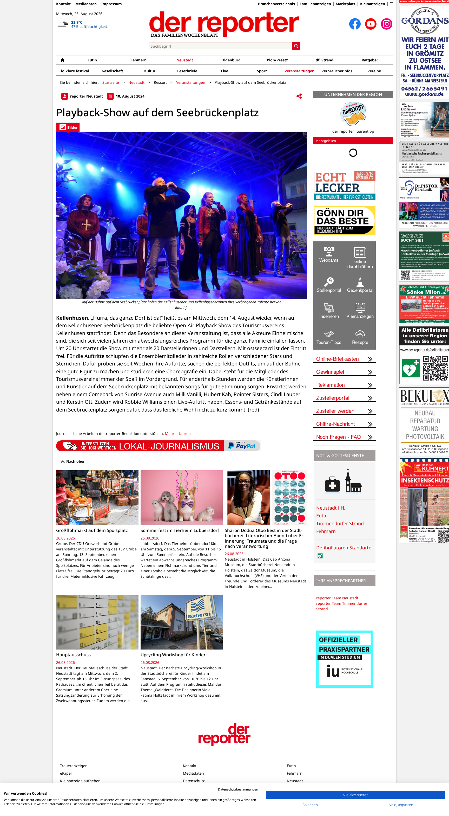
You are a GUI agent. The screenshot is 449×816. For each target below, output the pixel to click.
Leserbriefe (187, 70)
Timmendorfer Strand (340, 523)
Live (224, 70)
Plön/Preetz (277, 59)
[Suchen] (296, 46)
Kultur (149, 70)
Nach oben (75, 461)
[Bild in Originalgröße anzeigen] (181, 215)
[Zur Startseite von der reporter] (224, 24)
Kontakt (63, 4)
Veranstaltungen (299, 70)
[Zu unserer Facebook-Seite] (355, 24)
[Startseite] (63, 59)
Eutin (92, 59)
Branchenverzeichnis (276, 4)
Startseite (110, 82)
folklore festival (75, 70)
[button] (391, 4)
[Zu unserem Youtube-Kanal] (371, 24)
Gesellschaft (112, 70)
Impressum (111, 4)
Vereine (374, 70)
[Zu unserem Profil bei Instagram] (386, 24)
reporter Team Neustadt (337, 597)
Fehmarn (138, 59)
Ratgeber (370, 59)
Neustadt (184, 59)
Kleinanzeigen (372, 4)
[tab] (68, 127)
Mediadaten (86, 4)
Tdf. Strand (323, 59)
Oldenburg (231, 59)
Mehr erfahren (178, 433)
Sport (262, 70)
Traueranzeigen (74, 765)
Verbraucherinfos (336, 70)
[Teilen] (299, 96)
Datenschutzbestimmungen (238, 789)
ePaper (66, 773)
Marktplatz (345, 4)
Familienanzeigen (315, 4)
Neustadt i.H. (330, 508)
